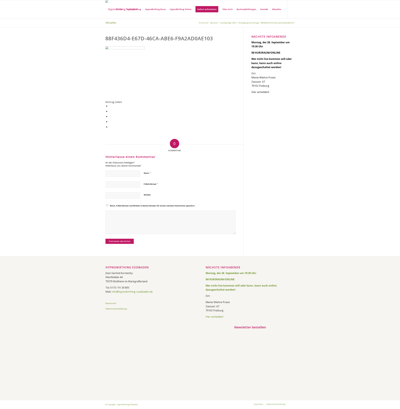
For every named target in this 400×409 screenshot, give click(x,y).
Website (147, 195)
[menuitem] (120, 9)
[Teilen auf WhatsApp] (110, 116)
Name (147, 173)
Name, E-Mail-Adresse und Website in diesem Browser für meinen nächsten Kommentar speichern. (152, 205)
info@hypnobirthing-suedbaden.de (132, 291)
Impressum (110, 303)
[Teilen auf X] (110, 111)
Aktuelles (110, 22)
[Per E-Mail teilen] (110, 127)
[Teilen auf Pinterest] (110, 121)
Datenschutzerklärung (116, 308)
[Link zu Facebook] (292, 9)
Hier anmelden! (260, 92)
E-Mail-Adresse (151, 183)
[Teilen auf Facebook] (110, 106)
